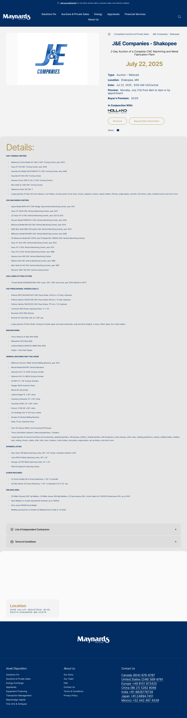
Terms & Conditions (73, 691)
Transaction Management (19, 695)
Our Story (68, 674)
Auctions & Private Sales (18, 679)
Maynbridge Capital (15, 699)
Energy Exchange (15, 683)
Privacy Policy (71, 695)
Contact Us (69, 687)
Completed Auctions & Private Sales (131, 34)
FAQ (66, 683)
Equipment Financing (16, 691)
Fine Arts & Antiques (16, 704)
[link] (138, 675)
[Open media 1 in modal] (52, 59)
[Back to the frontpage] (109, 34)
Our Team (69, 679)
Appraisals (11, 687)
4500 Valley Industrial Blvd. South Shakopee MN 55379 (30, 610)
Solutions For (12, 674)
